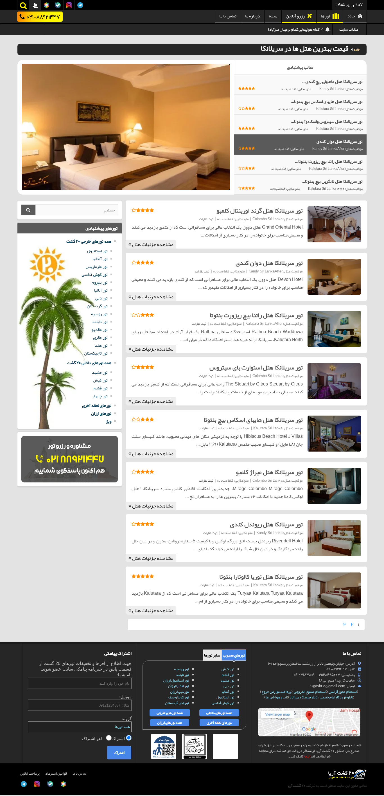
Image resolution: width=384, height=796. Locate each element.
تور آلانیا (101, 290)
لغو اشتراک (92, 738)
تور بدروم (100, 282)
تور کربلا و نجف (178, 697)
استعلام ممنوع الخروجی (310, 691)
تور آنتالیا (100, 258)
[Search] (28, 209)
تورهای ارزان (101, 413)
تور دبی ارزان (179, 691)
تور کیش (100, 380)
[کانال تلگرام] (10, 769)
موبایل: (125, 696)
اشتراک (119, 738)
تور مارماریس (97, 266)
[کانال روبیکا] (10, 744)
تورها (325, 16)
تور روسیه (99, 314)
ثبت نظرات (206, 219)
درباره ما (252, 16)
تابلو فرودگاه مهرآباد (303, 697)
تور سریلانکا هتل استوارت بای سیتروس (256, 367)
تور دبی (101, 298)
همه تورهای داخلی (219, 712)
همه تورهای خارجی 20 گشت (88, 241)
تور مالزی (100, 337)
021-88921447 (43, 17)
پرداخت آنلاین (30, 773)
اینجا (307, 756)
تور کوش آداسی (95, 274)
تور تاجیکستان (96, 353)
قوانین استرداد (56, 773)
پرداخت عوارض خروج (276, 691)
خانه (351, 16)
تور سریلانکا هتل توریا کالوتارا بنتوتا (261, 576)
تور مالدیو (100, 329)
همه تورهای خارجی (170, 712)
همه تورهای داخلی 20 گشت (89, 362)
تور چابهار (100, 396)
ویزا (108, 421)
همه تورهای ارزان (169, 722)
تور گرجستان (97, 306)
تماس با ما (227, 16)
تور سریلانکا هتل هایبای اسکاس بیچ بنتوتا (253, 420)
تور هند (101, 345)
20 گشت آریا (296, 785)
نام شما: (124, 674)
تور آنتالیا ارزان (178, 686)
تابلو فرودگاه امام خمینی (336, 697)
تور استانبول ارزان (176, 680)
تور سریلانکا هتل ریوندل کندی (266, 524)
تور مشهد (100, 372)
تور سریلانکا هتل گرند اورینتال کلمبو (259, 210)
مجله (273, 16)
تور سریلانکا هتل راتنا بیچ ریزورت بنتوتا (256, 315)
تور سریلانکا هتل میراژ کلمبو (269, 472)
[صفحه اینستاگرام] (10, 782)
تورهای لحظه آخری (96, 405)
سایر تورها (212, 655)
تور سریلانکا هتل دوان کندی (269, 263)
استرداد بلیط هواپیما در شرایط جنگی (295, 29)
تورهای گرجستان (177, 703)
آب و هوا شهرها (276, 697)
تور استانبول (97, 251)
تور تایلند (100, 321)
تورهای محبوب (234, 655)
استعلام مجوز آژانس (343, 691)
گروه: (127, 718)
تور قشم (101, 388)
